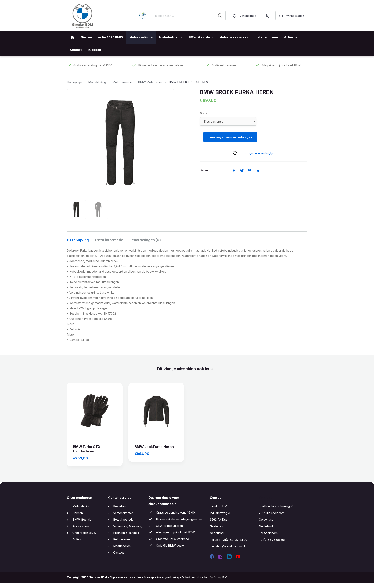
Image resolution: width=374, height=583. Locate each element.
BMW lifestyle (199, 37)
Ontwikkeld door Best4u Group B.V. (204, 577)
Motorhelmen (169, 37)
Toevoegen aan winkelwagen (230, 137)
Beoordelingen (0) (145, 240)
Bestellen (119, 506)
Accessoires (80, 526)
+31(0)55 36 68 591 (272, 540)
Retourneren (121, 539)
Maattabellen (122, 546)
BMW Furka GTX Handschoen (87, 449)
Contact (76, 50)
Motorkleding (139, 37)
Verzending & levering (127, 526)
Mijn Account (267, 15)
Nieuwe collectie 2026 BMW (102, 37)
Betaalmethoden (124, 519)
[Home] (72, 37)
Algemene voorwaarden (125, 577)
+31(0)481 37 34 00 (234, 540)
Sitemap (149, 577)
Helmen (77, 513)
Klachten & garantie (126, 533)
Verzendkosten (123, 513)
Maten (204, 113)
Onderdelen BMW (84, 533)
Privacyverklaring (168, 577)
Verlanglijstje (248, 16)
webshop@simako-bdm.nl (227, 546)
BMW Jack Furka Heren (154, 447)
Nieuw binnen (268, 37)
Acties (289, 37)
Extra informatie (109, 240)
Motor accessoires (233, 37)
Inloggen (94, 50)
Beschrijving (78, 240)
